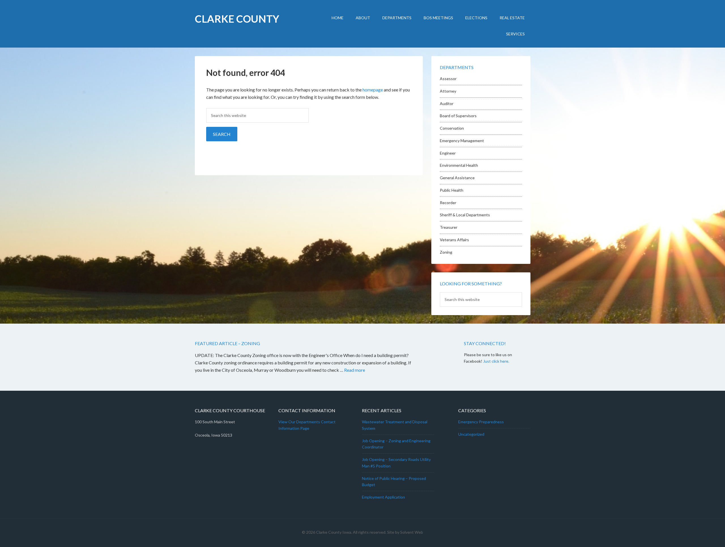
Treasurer (448, 227)
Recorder (448, 202)
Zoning (446, 252)
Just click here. (496, 361)
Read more (354, 370)
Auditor (446, 103)
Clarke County (237, 18)
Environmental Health (459, 165)
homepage (372, 89)
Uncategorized (471, 434)
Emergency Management (462, 140)
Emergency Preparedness (481, 421)
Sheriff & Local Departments (465, 214)
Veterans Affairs (454, 239)
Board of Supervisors (458, 115)
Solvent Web (411, 532)
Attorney (448, 91)
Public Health (451, 190)
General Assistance (457, 177)
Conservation (452, 128)
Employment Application (383, 497)
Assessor (448, 78)
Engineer (448, 153)
